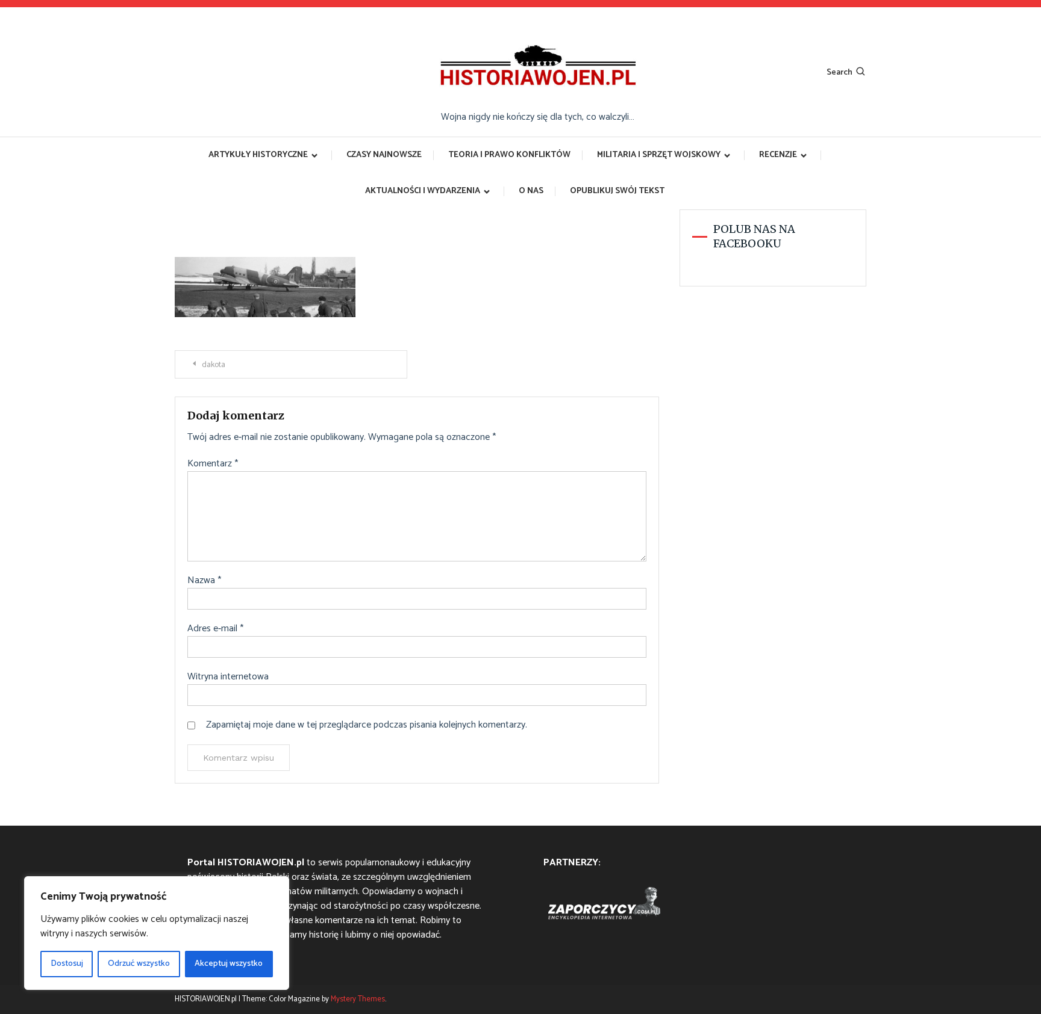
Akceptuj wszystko (229, 964)
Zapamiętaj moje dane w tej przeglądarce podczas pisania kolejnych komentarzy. (366, 725)
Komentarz (212, 464)
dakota (213, 365)
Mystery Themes (358, 999)
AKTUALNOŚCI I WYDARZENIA (422, 191)
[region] (156, 933)
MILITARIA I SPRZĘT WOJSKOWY (659, 155)
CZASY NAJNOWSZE (384, 155)
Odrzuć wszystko (139, 964)
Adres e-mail (215, 629)
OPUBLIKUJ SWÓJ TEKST (617, 191)
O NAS (531, 191)
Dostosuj (67, 964)
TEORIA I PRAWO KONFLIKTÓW (509, 155)
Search (839, 72)
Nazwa (204, 580)
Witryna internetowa (228, 677)
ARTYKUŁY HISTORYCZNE (258, 155)
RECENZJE (778, 155)
